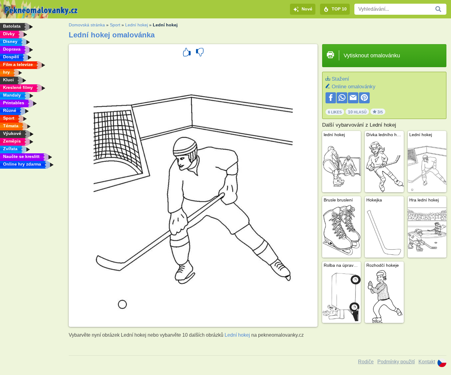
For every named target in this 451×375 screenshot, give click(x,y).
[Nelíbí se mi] (199, 53)
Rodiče (366, 361)
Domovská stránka (87, 24)
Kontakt (426, 361)
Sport (115, 24)
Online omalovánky (354, 87)
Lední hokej (136, 24)
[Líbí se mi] (186, 53)
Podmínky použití (396, 361)
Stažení (340, 79)
